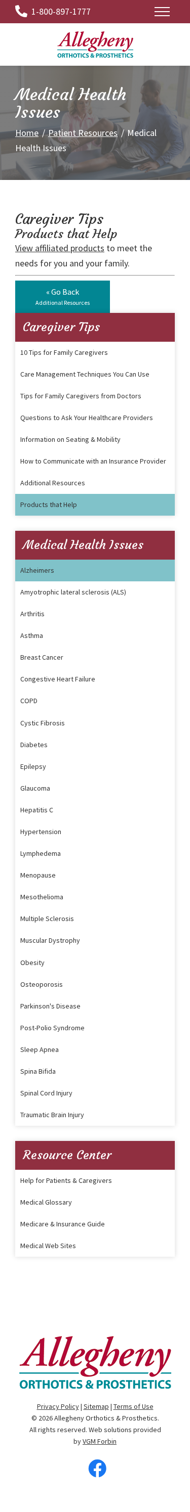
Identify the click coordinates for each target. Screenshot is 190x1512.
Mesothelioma (41, 896)
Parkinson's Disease (50, 1006)
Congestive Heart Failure (57, 678)
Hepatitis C (36, 809)
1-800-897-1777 (61, 11)
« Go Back (62, 296)
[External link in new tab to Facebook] (97, 1469)
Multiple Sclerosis (47, 918)
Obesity (32, 962)
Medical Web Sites (48, 1245)
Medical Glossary (46, 1202)
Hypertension (40, 831)
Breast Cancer (41, 657)
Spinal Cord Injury (46, 1092)
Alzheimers (37, 570)
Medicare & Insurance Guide (62, 1223)
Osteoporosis (41, 984)
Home (27, 133)
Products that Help (48, 504)
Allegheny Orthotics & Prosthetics (106, 1418)
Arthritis (32, 613)
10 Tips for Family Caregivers (64, 352)
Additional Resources (52, 482)
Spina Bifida (38, 1071)
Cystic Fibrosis (42, 722)
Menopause (38, 875)
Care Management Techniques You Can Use (84, 374)
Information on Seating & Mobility (70, 439)
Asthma (31, 635)
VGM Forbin (100, 1441)
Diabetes (34, 744)
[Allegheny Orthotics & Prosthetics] (95, 43)
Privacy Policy (58, 1406)
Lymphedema (40, 853)
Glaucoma (35, 788)
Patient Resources (83, 133)
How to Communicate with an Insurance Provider (93, 461)
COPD (28, 700)
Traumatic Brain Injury (52, 1114)
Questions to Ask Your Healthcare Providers (86, 417)
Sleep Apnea (39, 1049)
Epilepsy (33, 766)
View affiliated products (59, 248)
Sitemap (96, 1406)
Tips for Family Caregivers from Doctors (80, 395)
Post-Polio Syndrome (52, 1027)
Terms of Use (133, 1406)
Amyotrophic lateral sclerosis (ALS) (73, 592)
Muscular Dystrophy (50, 940)
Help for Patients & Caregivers (66, 1180)
